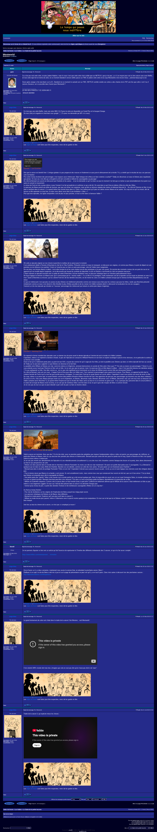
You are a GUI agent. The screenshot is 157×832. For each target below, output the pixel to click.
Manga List (28, 143)
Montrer (31, 93)
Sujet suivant (149, 65)
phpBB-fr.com (82, 831)
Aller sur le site (78, 35)
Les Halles (18, 51)
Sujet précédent (140, 65)
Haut (4, 102)
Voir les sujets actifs (28, 48)
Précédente (144, 61)
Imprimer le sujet (8, 65)
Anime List (36, 143)
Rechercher (150, 38)
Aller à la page (137, 61)
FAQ (143, 38)
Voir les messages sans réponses (12, 48)
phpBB (71, 830)
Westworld (9, 54)
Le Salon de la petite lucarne (32, 51)
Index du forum (8, 51)
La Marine (13, 56)
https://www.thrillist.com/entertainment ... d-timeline (39, 554)
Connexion (6, 38)
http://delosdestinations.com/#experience (37, 574)
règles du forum (32, 145)
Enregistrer (102, 44)
